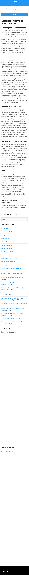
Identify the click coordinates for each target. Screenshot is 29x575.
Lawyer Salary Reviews (7, 248)
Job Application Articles (7, 245)
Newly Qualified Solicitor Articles (9, 258)
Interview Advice (5, 241)
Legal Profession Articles (7, 251)
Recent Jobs (18, 273)
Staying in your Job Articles (8, 265)
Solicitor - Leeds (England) (7, 318)
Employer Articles (5, 238)
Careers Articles (5, 228)
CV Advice (4, 235)
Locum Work (4, 255)
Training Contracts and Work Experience (11, 268)
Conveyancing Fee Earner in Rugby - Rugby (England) (14, 303)
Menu (14, 14)
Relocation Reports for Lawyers (9, 261)
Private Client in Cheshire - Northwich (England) (12, 277)
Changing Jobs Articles (7, 232)
